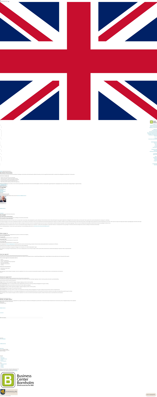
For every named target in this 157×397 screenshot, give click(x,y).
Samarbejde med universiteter (152, 133)
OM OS (156, 144)
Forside (1, 171)
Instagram (155, 160)
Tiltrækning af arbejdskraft (153, 134)
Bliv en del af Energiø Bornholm (152, 132)
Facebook (155, 158)
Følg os (156, 156)
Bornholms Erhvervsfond (153, 131)
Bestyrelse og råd (154, 149)
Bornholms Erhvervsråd (153, 151)
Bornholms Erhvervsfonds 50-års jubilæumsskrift (41, 226)
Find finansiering (154, 130)
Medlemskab (155, 154)
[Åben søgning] (0, 0)
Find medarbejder (2, 338)
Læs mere (15, 370)
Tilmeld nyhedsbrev (4, 363)
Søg (8, 1)
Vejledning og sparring (153, 125)
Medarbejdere (155, 147)
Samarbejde (155, 153)
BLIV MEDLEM (155, 163)
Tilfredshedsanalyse (4, 358)
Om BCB (155, 146)
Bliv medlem (2, 357)
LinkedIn (155, 159)
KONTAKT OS (3, 169)
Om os (156, 145)
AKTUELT (155, 143)
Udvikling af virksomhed (153, 127)
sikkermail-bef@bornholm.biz (21, 195)
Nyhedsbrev (155, 157)
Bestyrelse (155, 150)
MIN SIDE (155, 164)
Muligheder (155, 129)
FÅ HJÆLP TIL (155, 124)
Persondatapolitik (3, 361)
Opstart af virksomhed (153, 126)
